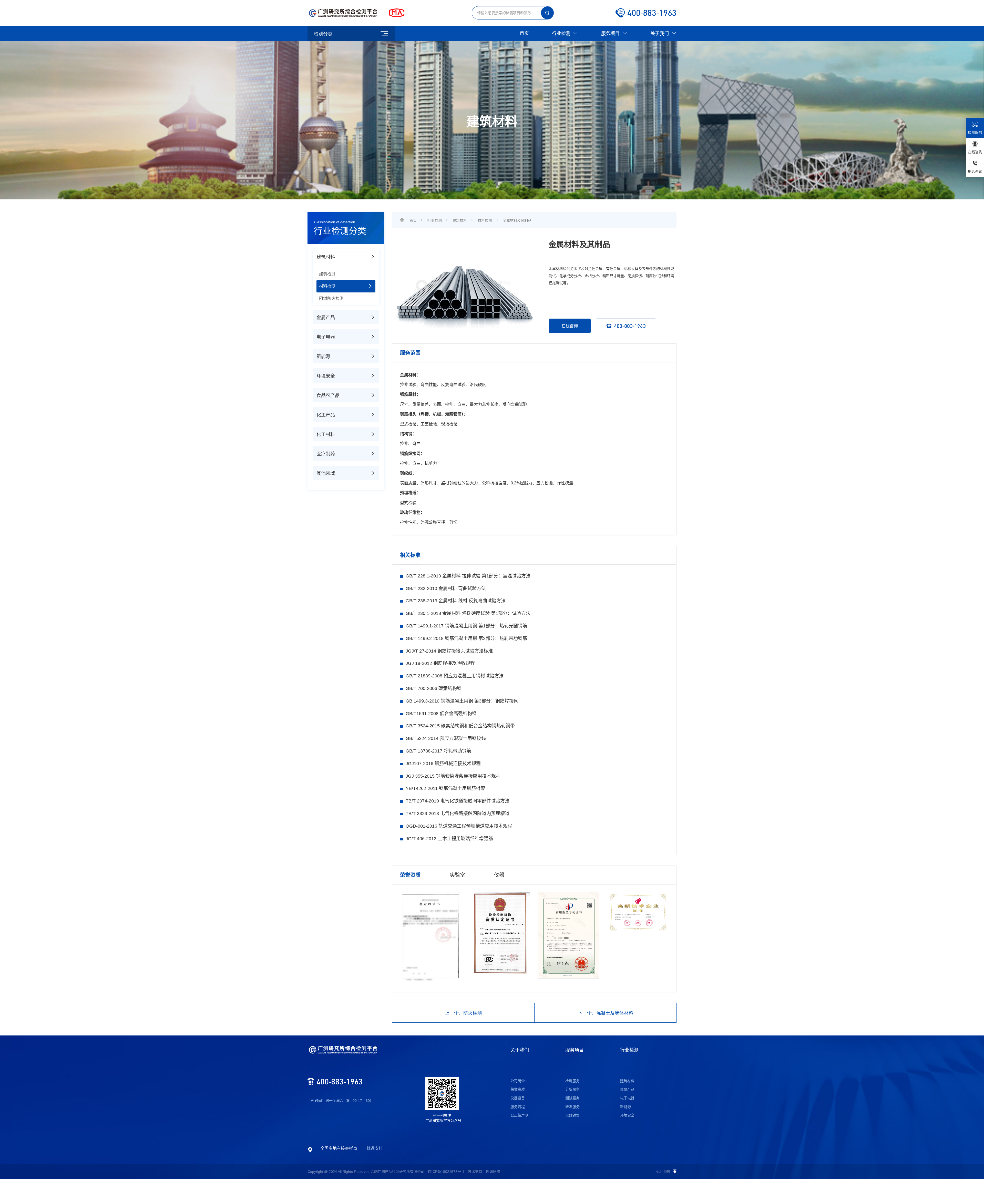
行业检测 (562, 33)
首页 (524, 33)
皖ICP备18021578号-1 (446, 1172)
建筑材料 (460, 220)
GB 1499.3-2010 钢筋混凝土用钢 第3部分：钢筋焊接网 (462, 701)
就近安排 (374, 1148)
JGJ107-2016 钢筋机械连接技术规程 (443, 763)
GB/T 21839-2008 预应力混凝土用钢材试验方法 (455, 675)
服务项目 (611, 33)
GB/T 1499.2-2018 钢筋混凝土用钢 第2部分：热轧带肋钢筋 (466, 638)
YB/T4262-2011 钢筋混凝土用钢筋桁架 (445, 788)
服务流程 (517, 1107)
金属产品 (627, 1089)
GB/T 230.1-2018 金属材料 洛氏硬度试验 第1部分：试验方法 (468, 613)
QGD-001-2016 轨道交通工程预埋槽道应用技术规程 (459, 826)
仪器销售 (572, 1115)
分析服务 (572, 1089)
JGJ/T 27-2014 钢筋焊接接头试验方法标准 (449, 651)
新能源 (625, 1107)
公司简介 (517, 1081)
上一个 (463, 1013)
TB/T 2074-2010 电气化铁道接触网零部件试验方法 (457, 801)
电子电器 (627, 1098)
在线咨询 (569, 326)
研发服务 (572, 1107)
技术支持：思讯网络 (484, 1172)
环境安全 (627, 1115)
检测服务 (572, 1081)
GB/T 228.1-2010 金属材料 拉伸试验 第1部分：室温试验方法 (468, 575)
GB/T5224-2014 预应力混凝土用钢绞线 (446, 738)
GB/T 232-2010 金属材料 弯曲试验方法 (446, 588)
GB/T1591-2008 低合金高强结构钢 (441, 713)
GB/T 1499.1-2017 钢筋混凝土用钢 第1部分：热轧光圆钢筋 (466, 625)
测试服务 (572, 1098)
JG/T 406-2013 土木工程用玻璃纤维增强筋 (449, 838)
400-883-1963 (630, 326)
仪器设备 (517, 1098)
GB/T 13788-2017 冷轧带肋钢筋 (438, 751)
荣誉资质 (517, 1089)
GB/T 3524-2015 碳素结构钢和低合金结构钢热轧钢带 (460, 725)
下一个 (605, 1013)
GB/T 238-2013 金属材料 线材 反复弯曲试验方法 (456, 600)
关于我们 (660, 33)
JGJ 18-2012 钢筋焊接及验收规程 (440, 663)
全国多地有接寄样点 (338, 1148)
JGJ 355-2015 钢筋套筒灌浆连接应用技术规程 (453, 776)
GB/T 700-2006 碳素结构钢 (434, 688)
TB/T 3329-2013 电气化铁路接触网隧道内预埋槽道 (457, 813)
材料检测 (485, 220)
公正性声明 (519, 1115)
